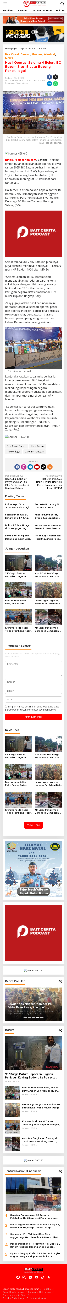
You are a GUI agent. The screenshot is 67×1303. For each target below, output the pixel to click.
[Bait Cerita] (34, 3)
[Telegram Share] (49, 83)
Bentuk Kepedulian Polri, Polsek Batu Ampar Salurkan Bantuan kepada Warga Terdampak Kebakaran (15, 602)
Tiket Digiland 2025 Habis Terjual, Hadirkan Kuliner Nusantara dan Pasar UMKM (49, 482)
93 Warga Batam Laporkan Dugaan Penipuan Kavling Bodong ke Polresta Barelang (16, 575)
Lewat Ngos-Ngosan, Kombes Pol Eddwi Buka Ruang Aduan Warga (48, 602)
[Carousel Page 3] (33, 1017)
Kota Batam (37, 446)
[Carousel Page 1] (25, 1017)
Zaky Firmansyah (34, 451)
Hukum (37, 54)
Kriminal (49, 54)
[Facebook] (17, 467)
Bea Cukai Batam (16, 446)
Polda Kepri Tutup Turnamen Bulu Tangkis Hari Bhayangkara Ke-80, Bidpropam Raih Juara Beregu (18, 506)
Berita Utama (25, 80)
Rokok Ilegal (13, 451)
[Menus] (5, 4)
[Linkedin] (30, 467)
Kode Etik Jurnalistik (13, 1292)
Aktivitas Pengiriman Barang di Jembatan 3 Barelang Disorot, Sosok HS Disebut (48, 629)
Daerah (25, 54)
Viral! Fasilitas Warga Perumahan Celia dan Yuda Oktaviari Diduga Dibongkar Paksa (47, 575)
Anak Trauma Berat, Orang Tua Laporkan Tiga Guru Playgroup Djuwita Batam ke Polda (47, 516)
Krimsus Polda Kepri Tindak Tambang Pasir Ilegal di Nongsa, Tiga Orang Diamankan (18, 629)
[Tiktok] (43, 467)
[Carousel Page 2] (29, 1017)
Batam (8, 80)
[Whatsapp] (55, 83)
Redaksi (47, 1288)
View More (33, 825)
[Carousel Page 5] (41, 1017)
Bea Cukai (12, 54)
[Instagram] (23, 467)
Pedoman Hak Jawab (39, 1292)
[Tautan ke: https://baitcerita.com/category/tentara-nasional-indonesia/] (60, 1172)
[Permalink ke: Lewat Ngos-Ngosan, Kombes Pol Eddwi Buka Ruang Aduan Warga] (48, 589)
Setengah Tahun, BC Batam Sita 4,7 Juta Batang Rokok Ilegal (17, 516)
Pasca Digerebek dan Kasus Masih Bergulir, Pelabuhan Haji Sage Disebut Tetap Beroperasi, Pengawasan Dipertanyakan (35, 1226)
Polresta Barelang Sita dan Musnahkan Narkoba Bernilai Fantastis (48, 506)
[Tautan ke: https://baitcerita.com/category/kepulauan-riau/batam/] (60, 1031)
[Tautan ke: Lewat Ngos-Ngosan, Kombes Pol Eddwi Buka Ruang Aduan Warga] (12, 1109)
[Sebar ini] (49, 77)
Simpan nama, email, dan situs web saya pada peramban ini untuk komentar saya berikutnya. (32, 708)
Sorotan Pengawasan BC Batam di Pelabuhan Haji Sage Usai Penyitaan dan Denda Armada (33, 1217)
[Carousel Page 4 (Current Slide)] (37, 1017)
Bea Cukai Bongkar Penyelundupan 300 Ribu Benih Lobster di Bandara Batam (17, 482)
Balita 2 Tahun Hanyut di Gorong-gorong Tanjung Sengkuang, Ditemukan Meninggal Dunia (18, 527)
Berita (15, 80)
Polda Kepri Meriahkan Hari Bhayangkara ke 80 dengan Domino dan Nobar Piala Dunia (48, 537)
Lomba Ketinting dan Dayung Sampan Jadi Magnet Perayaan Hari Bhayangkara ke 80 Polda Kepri (18, 537)
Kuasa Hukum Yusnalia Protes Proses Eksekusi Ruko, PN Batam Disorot (48, 527)
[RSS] (50, 467)
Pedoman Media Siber (14, 1295)
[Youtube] (37, 467)
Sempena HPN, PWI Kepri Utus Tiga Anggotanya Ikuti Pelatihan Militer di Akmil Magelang (34, 1236)
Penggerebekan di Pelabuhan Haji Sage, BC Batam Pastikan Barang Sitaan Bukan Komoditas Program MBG (35, 1245)
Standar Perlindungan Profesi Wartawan (24, 1298)
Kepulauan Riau (12, 83)
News (9, 58)
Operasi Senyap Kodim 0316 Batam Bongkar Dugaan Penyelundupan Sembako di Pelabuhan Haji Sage (35, 1255)
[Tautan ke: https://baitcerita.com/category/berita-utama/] (60, 982)
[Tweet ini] (55, 77)
